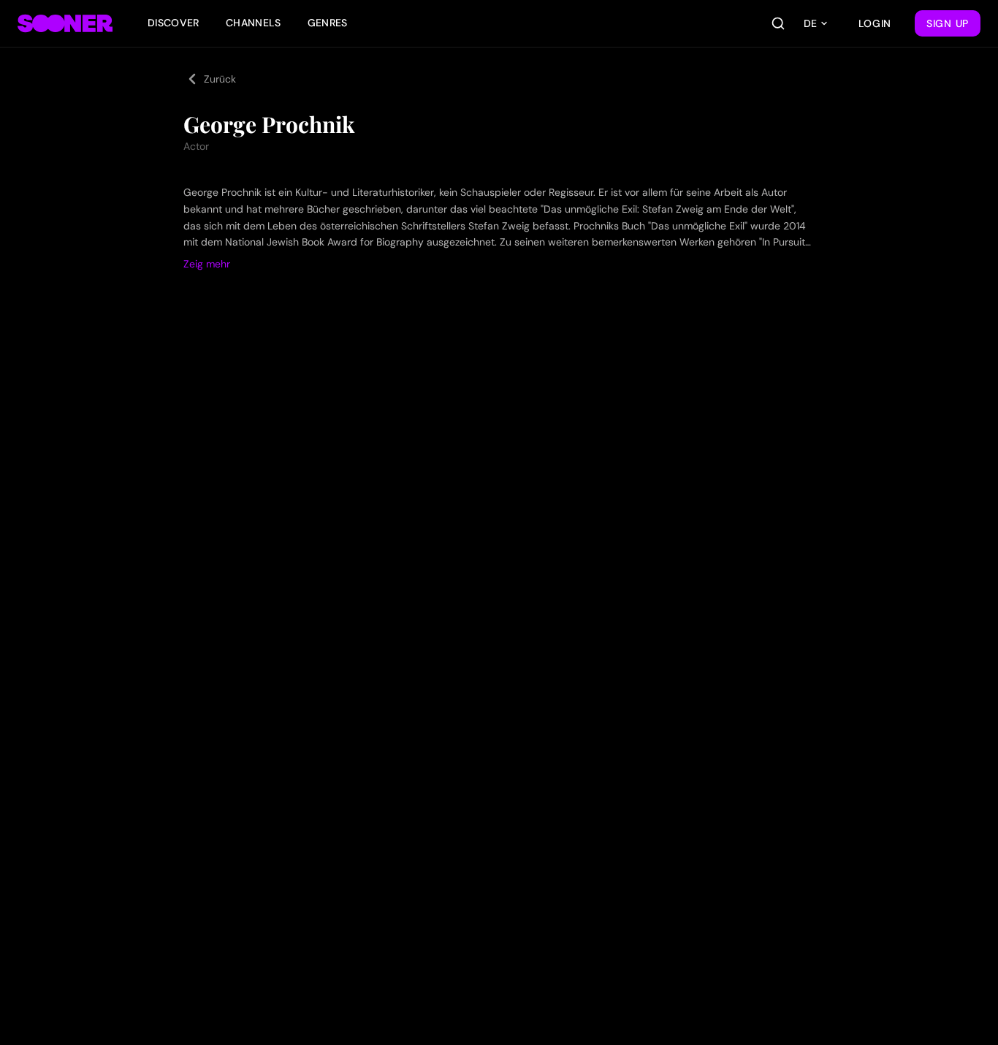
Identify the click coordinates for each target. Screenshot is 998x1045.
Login (875, 23)
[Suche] (778, 23)
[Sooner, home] (65, 23)
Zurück (220, 79)
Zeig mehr (206, 263)
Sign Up (947, 23)
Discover (173, 22)
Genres (328, 22)
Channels (253, 22)
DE (810, 23)
